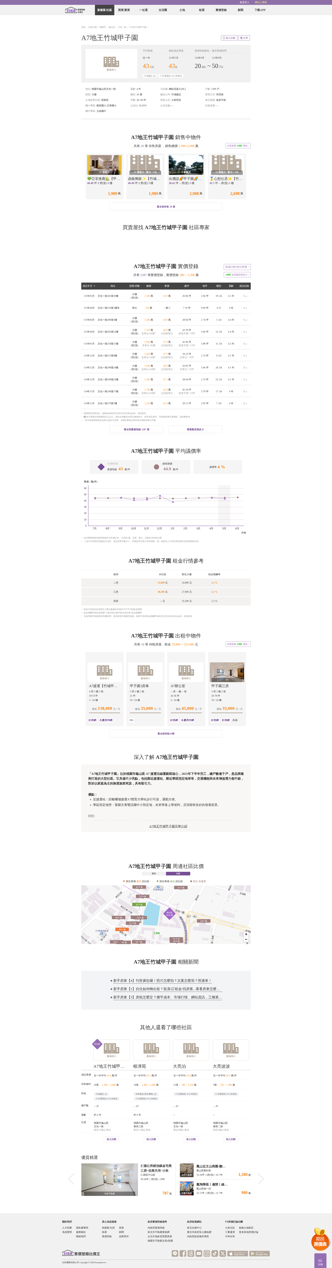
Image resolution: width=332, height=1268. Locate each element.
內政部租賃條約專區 (198, 1236)
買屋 (121, 1227)
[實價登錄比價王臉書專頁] (183, 1253)
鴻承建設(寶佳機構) (144, 1094)
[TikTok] (214, 1253)
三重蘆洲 (230, 1232)
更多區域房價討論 (248, 1232)
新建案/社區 (104, 9)
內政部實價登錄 (156, 1227)
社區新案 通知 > (238, 145)
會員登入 (244, 2)
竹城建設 (148, 76)
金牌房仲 (124, 1236)
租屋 (202, 9)
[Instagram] (207, 1253)
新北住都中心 (194, 1227)
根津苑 (139, 1066)
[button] (166, 915)
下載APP (260, 9)
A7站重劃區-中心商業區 (171, 76)
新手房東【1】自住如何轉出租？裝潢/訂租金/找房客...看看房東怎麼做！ (167, 989)
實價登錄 (221, 9)
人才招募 (67, 1227)
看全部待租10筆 (166, 733)
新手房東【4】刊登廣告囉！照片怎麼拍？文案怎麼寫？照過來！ (162, 980)
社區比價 (92, 27)
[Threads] (191, 1253)
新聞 (240, 9)
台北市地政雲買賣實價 (160, 1236)
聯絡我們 (81, 1236)
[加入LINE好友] (175, 1253)
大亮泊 (179, 1066)
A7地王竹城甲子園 (137, 27)
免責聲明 (67, 1232)
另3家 (235, 720)
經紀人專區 (261, 2)
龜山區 (112, 27)
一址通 (143, 9)
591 (131, 720)
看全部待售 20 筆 (166, 206)
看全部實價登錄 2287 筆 (136, 429)
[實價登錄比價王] (75, 10)
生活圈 (163, 9)
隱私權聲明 (82, 1227)
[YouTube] (199, 1253)
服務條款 (81, 1232)
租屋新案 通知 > (238, 644)
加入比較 (111, 1139)
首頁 (83, 27)
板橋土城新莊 (246, 1227)
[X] (222, 1253)
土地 (182, 9)
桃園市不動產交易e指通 (160, 1240)
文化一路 (122, 27)
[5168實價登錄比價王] (81, 1253)
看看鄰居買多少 (195, 429)
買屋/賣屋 (124, 9)
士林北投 (230, 1227)
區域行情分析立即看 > (237, 267)
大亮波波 (221, 1066)
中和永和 (230, 1236)
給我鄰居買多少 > (237, 274)
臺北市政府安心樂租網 (199, 1232)
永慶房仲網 (105, 720)
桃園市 (103, 27)
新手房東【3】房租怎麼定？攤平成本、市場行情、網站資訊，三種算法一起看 (167, 997)
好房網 (92, 720)
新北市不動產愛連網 (158, 1232)
